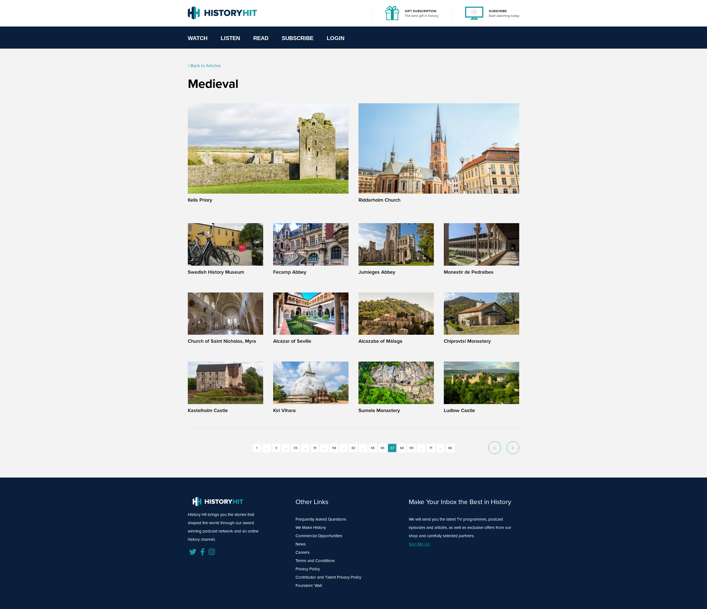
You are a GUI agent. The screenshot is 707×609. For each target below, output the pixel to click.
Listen (230, 38)
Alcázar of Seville (292, 341)
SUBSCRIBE (498, 11)
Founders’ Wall (309, 585)
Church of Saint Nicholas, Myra (222, 341)
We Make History (311, 527)
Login (335, 38)
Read (260, 38)
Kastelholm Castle (208, 410)
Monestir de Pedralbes (469, 272)
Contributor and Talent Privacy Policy (328, 577)
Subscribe (297, 38)
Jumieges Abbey (376, 272)
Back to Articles (205, 65)
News (301, 544)
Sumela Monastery (379, 410)
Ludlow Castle (459, 410)
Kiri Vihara (284, 410)
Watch (197, 38)
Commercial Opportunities (319, 536)
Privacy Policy (308, 569)
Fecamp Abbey (289, 272)
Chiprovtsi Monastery (467, 341)
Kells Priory (200, 200)
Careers (303, 552)
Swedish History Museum (216, 272)
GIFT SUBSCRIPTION (420, 11)
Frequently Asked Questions (321, 519)
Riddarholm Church (379, 200)
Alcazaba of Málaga (380, 341)
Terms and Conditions (315, 561)
